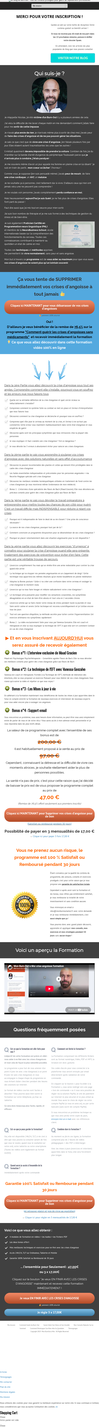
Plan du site (5, 1387)
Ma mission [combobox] (37, 6)
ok (57, 1406)
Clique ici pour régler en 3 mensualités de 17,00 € (51, 1217)
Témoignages (73, 1328)
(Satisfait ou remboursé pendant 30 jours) (50, 823)
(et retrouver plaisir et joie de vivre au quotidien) (49, 1211)
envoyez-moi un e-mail (61, 1119)
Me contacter (6, 1382)
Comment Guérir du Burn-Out (29, 1325)
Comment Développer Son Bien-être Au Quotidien (47, 1328)
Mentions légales (7, 1392)
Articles (3, 1372)
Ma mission (11, 1325)
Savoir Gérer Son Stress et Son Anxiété (56, 1325)
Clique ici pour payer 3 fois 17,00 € (50, 836)
